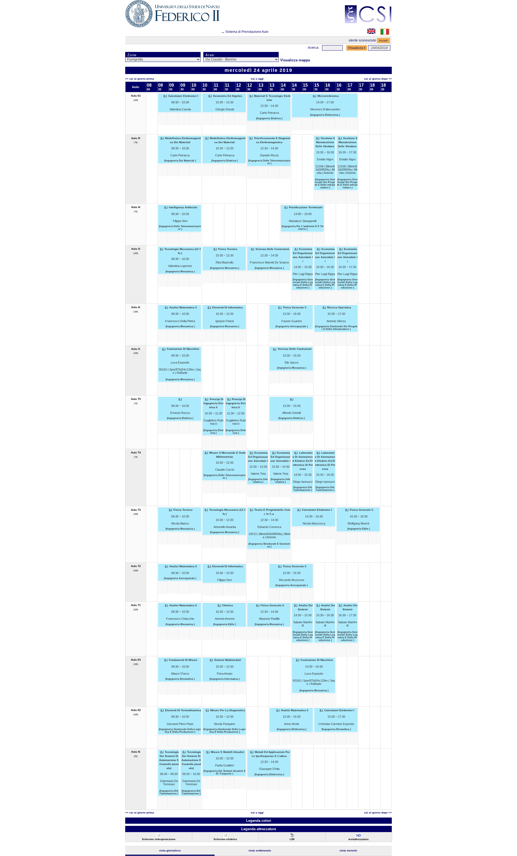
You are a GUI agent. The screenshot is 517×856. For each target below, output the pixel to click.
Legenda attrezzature (258, 829)
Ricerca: (313, 47)
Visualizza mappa (295, 60)
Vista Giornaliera (170, 850)
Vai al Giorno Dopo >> (378, 78)
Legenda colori (258, 821)
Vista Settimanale (260, 850)
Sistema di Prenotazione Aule (246, 32)
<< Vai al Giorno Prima (139, 78)
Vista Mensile (348, 850)
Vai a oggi (257, 78)
